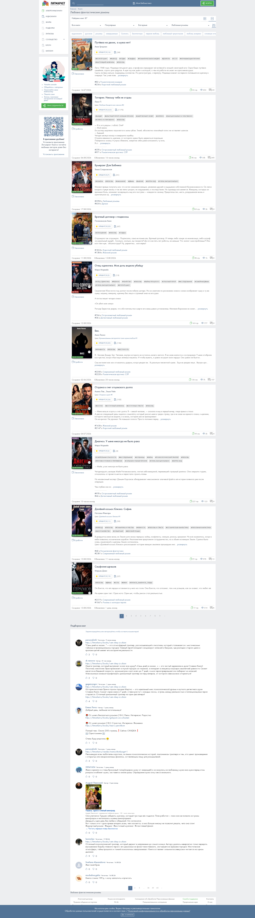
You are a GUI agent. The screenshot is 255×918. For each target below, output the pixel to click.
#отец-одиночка (102, 282)
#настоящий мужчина (104, 62)
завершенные (112, 34)
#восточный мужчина (114, 406)
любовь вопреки (194, 34)
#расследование (185, 282)
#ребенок (116, 282)
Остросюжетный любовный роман (117, 150)
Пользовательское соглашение (155, 902)
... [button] (143, 888)
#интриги (160, 116)
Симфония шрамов (105, 566)
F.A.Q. (116, 902)
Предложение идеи (190, 902)
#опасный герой (169, 282)
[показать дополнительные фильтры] (214, 25)
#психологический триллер (166, 457)
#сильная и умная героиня (136, 461)
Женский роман (110, 253)
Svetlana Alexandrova (95, 862)
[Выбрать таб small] (205, 18)
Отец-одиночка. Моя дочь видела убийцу (119, 265)
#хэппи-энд (151, 181)
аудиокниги (77, 34)
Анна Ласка (100, 335)
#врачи (124, 583)
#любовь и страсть (155, 528)
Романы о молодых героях (114, 603)
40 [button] (157, 888)
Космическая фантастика (111, 551)
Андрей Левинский (94, 783)
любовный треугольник (173, 34)
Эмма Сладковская (103, 170)
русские (88, 34)
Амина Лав (99, 392)
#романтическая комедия (149, 59)
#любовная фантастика (201, 528)
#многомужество (102, 531)
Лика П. (98, 102)
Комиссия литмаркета (116, 899)
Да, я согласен (127, 915)
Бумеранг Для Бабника (108, 165)
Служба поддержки (190, 899)
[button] (53, 40)
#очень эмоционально (168, 181)
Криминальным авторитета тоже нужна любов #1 (118, 338)
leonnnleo (90, 839)
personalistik (91, 640)
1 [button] (130, 888)
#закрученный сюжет (144, 116)
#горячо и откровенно (104, 120)
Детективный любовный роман (114, 318)
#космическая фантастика (177, 528)
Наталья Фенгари (103, 513)
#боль (116, 583)
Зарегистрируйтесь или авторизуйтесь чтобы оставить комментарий (112, 632)
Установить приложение (53, 154)
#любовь (120, 62)
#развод (113, 59)
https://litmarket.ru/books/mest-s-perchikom (105, 726)
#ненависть (100, 349)
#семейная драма (202, 282)
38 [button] (148, 888)
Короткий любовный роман (114, 85)
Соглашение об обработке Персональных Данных (155, 899)
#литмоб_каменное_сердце (141, 583)
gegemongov (91, 684)
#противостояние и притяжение (108, 461)
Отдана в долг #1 (106, 395)
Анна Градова (101, 47)
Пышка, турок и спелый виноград (100, 811)
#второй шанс (101, 59)
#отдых (122, 59)
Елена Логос (91, 707)
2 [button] (134, 888)
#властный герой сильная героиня (119, 116)
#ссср (174, 59)
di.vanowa (90, 661)
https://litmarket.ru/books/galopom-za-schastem (107, 718)
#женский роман (133, 531)
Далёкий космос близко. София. (113, 509)
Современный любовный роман (116, 372)
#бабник (139, 181)
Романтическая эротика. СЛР (115, 152)
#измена (99, 181)
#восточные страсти (135, 406)
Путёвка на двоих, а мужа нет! (113, 42)
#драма (131, 181)
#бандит (98, 116)
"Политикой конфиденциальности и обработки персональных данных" (158, 911)
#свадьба (131, 59)
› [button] (161, 888)
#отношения (100, 233)
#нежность (140, 528)
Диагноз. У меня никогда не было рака (117, 441)
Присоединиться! (55, 106)
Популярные (110, 25)
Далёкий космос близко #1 (110, 516)
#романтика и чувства (124, 528)
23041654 (90, 767)
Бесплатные (137, 34)
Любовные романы (179, 25)
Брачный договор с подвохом (112, 217)
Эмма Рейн (111, 392)
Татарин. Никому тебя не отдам (113, 97)
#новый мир (118, 531)
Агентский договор (85, 899)
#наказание (121, 181)
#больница (139, 457)
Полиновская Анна (103, 221)
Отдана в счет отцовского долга (114, 387)
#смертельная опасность (105, 457)
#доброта (166, 59)
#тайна (150, 457)
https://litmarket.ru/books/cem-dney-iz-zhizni (106, 643)
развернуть (123, 75)
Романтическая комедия (111, 82)
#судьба (122, 233)
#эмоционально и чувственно (179, 116)
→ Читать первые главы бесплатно (102, 829)
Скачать (125, 34)
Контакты (210, 899)
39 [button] (153, 888)
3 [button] (139, 888)
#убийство (126, 282)
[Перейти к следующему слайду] (213, 34)
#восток (99, 406)
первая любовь (152, 34)
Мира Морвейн (102, 270)
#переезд (99, 528)
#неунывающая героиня (190, 59)
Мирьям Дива (101, 571)
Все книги (76, 25)
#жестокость (123, 349)
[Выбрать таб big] (212, 18)
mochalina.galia (93, 875)
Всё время (142, 25)
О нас (210, 902)
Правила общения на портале (85, 902)
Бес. (97, 331)
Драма (105, 204)
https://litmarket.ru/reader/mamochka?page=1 (107, 752)
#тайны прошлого (151, 282)
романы (99, 34)
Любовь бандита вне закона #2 (111, 105)
